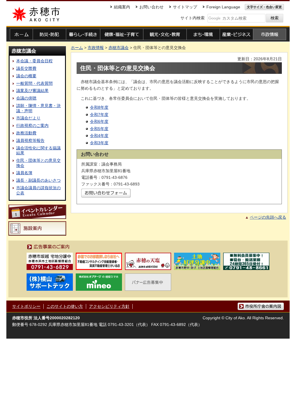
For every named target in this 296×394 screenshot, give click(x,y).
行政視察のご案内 (32, 125)
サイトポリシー (26, 306)
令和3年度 (99, 142)
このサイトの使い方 (65, 306)
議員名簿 (24, 172)
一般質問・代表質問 (34, 83)
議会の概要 (26, 76)
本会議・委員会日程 (34, 61)
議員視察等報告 (30, 140)
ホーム (77, 47)
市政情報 (96, 47)
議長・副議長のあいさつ (38, 180)
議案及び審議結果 (32, 90)
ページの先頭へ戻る (268, 217)
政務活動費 (26, 133)
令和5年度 (99, 128)
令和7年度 (99, 114)
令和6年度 (99, 121)
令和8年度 (99, 107)
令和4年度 (99, 135)
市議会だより (28, 118)
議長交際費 (26, 68)
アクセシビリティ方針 (109, 306)
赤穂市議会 (24, 51)
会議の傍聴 (26, 98)
